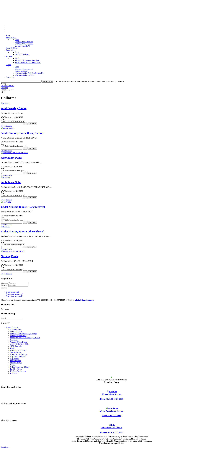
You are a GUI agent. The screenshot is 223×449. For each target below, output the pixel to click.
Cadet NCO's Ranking (18, 354)
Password (4, 285)
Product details (6, 126)
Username (4, 283)
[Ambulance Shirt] (5, 177)
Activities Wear (15, 329)
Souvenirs (14, 340)
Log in (4, 288)
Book (12, 348)
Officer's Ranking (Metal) (19, 367)
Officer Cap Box (16, 331)
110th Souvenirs (16, 346)
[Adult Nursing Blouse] (5, 103)
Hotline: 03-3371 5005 (111, 415)
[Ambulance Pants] (14, 153)
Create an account (12, 292)
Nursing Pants (9, 256)
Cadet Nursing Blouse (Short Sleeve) (22, 231)
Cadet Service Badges (18, 350)
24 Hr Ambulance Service (111, 411)
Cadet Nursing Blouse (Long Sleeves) (23, 206)
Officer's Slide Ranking (18, 336)
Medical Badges (16, 363)
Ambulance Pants (11, 157)
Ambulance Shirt (11, 182)
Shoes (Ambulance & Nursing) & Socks (25, 338)
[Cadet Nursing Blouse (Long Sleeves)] (6, 202)
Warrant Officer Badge (18, 342)
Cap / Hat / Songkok (17, 357)
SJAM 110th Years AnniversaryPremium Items (112, 380)
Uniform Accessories (18, 371)
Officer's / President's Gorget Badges (23, 334)
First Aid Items (15, 361)
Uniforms (13, 373)
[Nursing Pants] (13, 251)
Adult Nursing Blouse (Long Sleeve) (22, 132)
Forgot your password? (14, 296)
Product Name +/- (7, 86)
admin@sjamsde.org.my (84, 300)
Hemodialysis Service (111, 394)
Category (4, 88)
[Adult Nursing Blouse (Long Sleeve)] (7, 128)
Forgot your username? (14, 294)
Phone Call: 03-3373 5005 (111, 399)
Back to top (5, 447)
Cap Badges (14, 359)
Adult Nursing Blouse (13, 108)
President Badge (16, 369)
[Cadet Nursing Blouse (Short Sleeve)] (5, 227)
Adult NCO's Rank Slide (19, 344)
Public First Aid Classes (111, 427)
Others (12, 365)
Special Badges (15, 352)
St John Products (12, 327)
